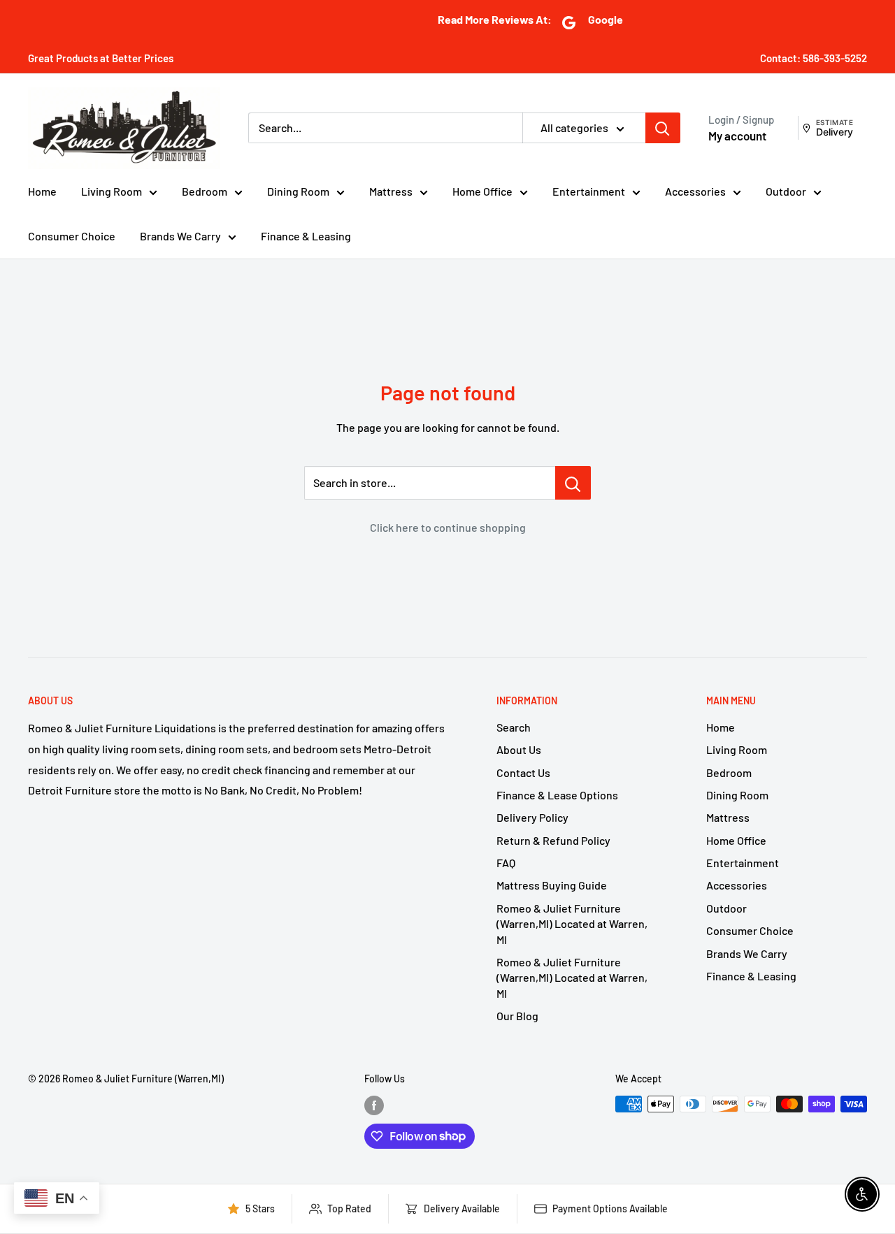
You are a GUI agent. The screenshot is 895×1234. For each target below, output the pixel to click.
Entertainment (588, 191)
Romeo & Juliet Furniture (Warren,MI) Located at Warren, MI (571, 923)
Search (513, 727)
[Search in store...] (573, 483)
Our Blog (517, 1015)
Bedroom (204, 191)
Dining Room (298, 191)
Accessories (695, 191)
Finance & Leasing (306, 235)
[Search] (662, 127)
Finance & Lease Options (557, 794)
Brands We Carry (180, 235)
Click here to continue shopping (448, 527)
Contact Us (523, 772)
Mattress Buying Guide (551, 885)
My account (737, 136)
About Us (518, 749)
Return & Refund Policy (553, 840)
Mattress (391, 191)
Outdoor (786, 191)
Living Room (111, 191)
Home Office (482, 191)
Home (42, 191)
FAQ (505, 862)
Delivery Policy (532, 817)
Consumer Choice (71, 235)
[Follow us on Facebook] (374, 1105)
